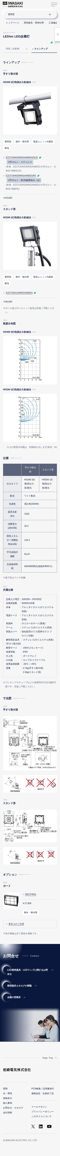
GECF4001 (30, 894)
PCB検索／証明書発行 (42, 1088)
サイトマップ (54, 4)
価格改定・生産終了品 (42, 1093)
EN (32, 3)
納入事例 (7, 1103)
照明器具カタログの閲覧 (19, 986)
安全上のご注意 (16, 924)
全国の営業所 (14, 997)
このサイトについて (41, 1116)
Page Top (48, 1057)
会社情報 (7, 1112)
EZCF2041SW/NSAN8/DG (19, 293)
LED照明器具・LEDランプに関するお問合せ (27, 972)
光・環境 (7, 1093)
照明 (5, 1088)
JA (28, 3)
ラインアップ (41, 49)
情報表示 (7, 1098)
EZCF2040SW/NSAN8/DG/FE (21, 175)
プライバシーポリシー (42, 1111)
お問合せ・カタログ (13, 1108)
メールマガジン (39, 1107)
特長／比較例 (12, 48)
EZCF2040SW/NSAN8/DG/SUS (22, 157)
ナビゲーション (27, 14)
